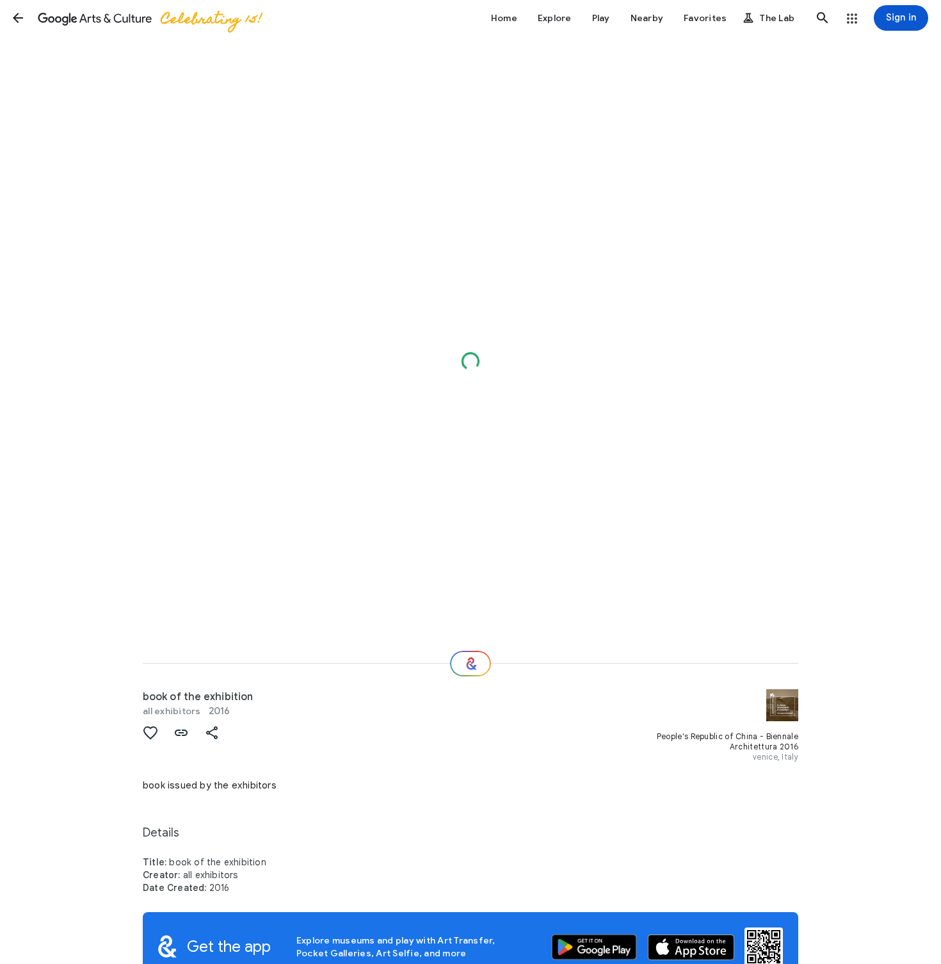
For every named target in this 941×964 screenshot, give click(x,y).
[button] (18, 18)
